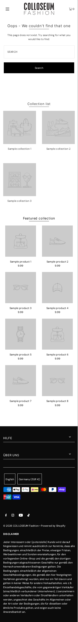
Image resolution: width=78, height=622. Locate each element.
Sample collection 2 (58, 148)
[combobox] (39, 51)
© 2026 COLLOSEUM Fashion (21, 525)
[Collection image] (19, 142)
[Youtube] (21, 516)
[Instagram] (12, 516)
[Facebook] (6, 516)
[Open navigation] (12, 8)
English (10, 479)
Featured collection (39, 218)
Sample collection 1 (19, 148)
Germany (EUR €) (29, 479)
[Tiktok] (28, 516)
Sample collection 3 (19, 201)
